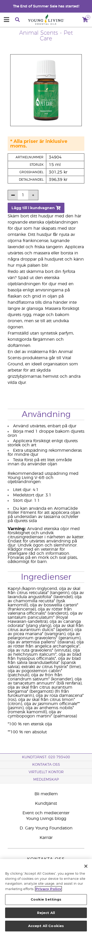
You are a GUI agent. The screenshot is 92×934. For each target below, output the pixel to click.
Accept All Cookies (46, 926)
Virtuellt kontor (46, 772)
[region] (46, 896)
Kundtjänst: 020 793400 (46, 757)
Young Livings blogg (46, 819)
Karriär (46, 838)
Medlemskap (46, 779)
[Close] (85, 866)
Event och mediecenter (46, 813)
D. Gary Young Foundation (46, 828)
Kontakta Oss (46, 764)
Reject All (46, 913)
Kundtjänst (46, 803)
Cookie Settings (46, 899)
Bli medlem (46, 794)
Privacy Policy (48, 889)
